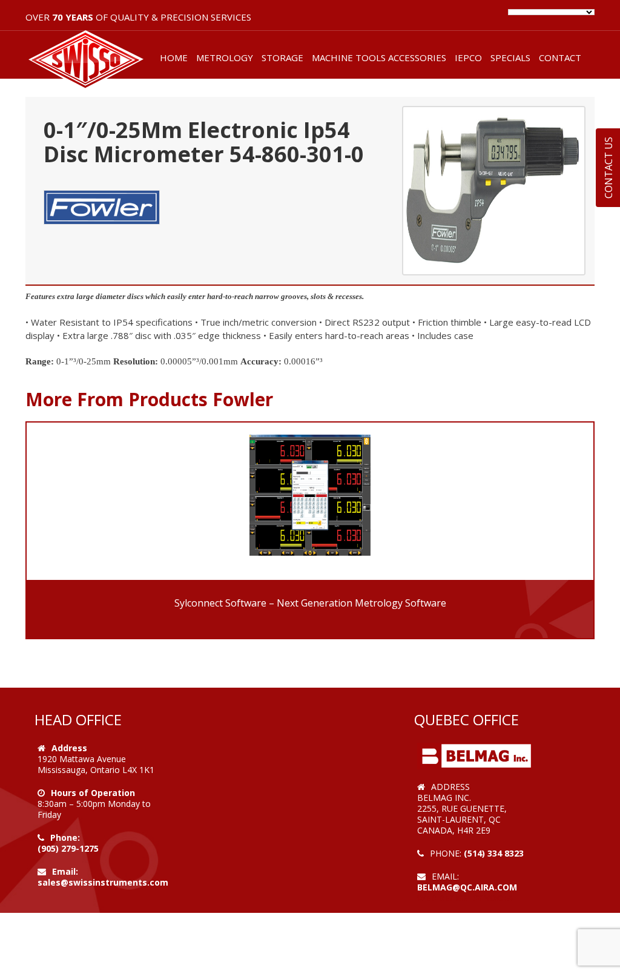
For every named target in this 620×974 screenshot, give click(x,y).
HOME (174, 57)
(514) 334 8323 (494, 853)
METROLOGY (224, 57)
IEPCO (468, 57)
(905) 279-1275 (68, 848)
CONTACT (560, 57)
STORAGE (282, 57)
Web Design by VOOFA (465, 898)
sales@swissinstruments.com (103, 882)
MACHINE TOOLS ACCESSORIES (379, 57)
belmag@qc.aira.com (467, 887)
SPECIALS (510, 57)
